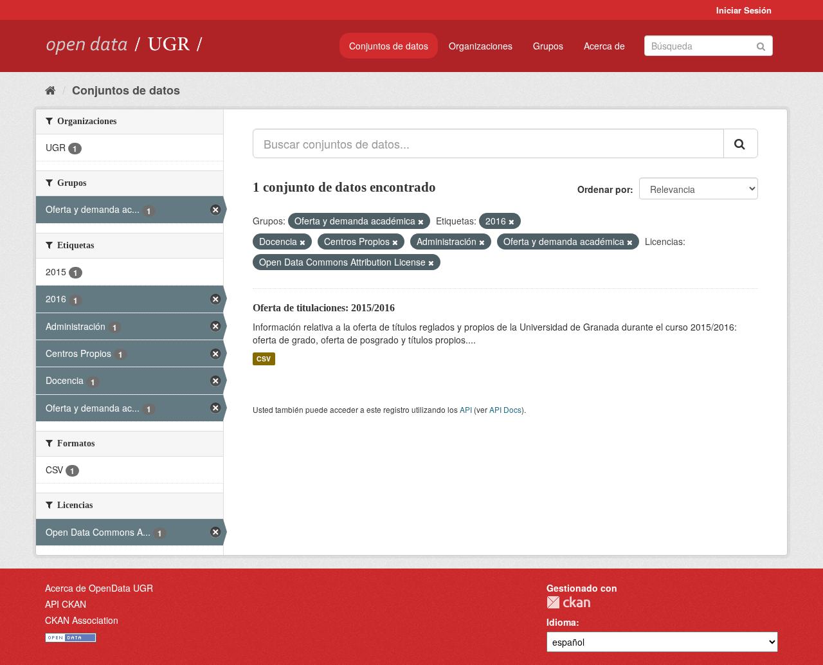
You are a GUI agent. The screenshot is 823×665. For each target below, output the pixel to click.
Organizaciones (480, 45)
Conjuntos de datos (388, 45)
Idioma (561, 621)
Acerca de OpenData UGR (99, 587)
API (466, 409)
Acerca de (604, 45)
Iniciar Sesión (744, 10)
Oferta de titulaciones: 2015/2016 (324, 307)
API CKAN (65, 603)
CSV (264, 358)
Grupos (548, 45)
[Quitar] (421, 221)
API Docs (505, 409)
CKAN (568, 602)
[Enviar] (760, 44)
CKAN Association (81, 620)
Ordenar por (603, 189)
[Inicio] (50, 89)
